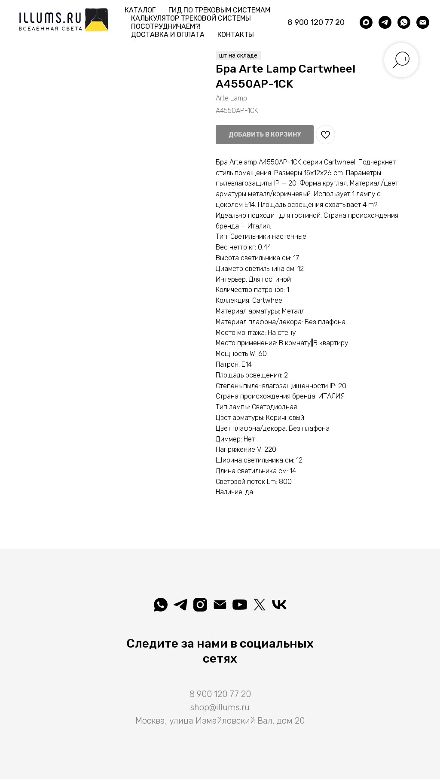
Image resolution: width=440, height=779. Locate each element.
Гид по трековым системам (219, 10)
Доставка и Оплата (168, 34)
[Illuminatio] (239, 604)
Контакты (235, 34)
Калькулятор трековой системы (191, 18)
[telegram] (385, 22)
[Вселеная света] (279, 604)
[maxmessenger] (366, 22)
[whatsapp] (403, 22)
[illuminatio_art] (200, 604)
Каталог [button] (140, 10)
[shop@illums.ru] (422, 22)
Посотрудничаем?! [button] (166, 26)
